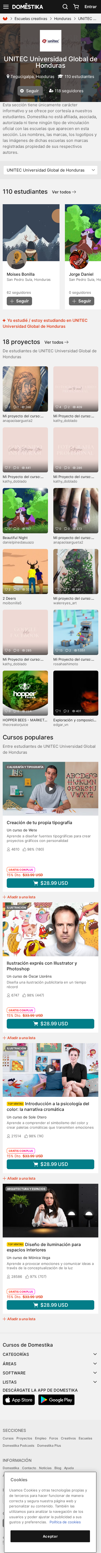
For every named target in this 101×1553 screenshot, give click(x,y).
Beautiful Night (15, 537)
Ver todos (62, 191)
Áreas (9, 1363)
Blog (57, 1468)
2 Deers (9, 598)
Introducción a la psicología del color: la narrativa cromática (48, 1106)
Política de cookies (65, 1522)
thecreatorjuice (15, 724)
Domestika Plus (49, 1445)
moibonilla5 (12, 603)
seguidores (19, 292)
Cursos (8, 1438)
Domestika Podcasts (18, 1445)
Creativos (68, 1438)
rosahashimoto (65, 664)
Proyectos (24, 1438)
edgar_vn (60, 724)
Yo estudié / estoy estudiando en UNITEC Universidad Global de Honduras (45, 323)
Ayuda (69, 1468)
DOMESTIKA (27, 6)
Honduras (62, 18)
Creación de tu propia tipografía (39, 822)
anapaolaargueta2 (18, 420)
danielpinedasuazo (18, 542)
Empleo (40, 1438)
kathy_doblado (65, 420)
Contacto (29, 1468)
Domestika (11, 1468)
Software (14, 1372)
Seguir (32, 90)
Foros (53, 1438)
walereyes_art (65, 603)
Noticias (45, 1468)
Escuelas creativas (31, 18)
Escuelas (85, 1438)
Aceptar (50, 1536)
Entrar (91, 6)
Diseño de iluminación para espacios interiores (44, 1247)
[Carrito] (76, 6)
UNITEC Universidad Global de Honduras (50, 62)
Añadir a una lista (21, 897)
